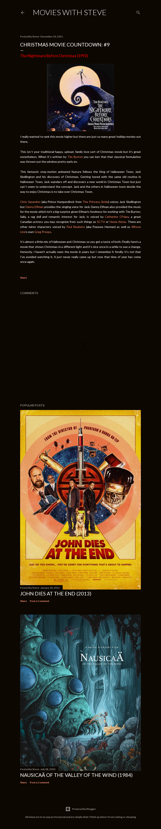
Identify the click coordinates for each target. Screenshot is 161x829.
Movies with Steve (69, 12)
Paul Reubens (75, 227)
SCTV (101, 221)
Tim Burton (75, 157)
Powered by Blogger (84, 808)
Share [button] (23, 277)
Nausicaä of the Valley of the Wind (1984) (76, 775)
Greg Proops (42, 232)
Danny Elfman (35, 207)
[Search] (138, 12)
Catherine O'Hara (117, 216)
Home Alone (118, 221)
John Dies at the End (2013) (55, 593)
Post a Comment (39, 601)
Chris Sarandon (30, 202)
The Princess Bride (95, 202)
